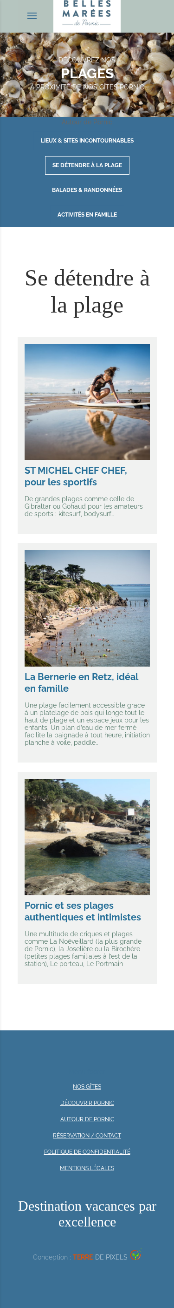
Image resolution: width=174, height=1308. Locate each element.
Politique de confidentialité (87, 1152)
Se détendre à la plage (87, 165)
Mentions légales (87, 1168)
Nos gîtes (87, 1086)
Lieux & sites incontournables (87, 140)
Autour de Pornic (87, 1119)
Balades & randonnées (87, 190)
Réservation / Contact (87, 1135)
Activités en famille (87, 214)
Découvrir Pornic (87, 1103)
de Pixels (100, 1257)
